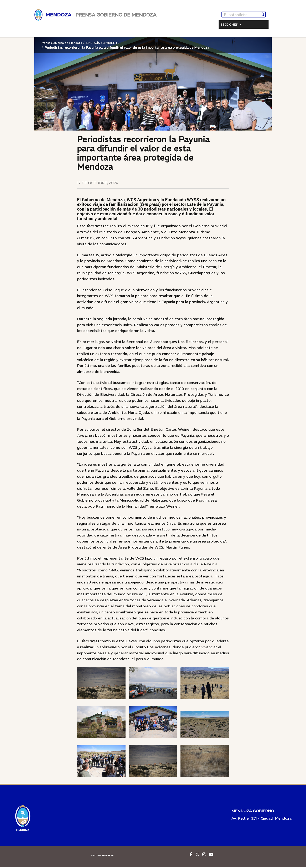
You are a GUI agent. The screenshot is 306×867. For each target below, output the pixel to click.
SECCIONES (229, 24)
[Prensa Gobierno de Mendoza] (52, 15)
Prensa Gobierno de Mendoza (61, 43)
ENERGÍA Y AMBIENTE (102, 43)
